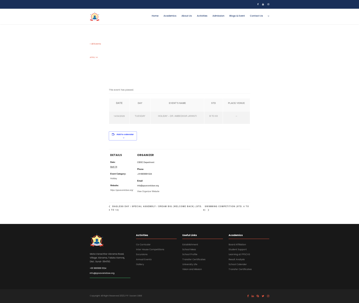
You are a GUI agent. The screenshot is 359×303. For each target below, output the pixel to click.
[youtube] (263, 4)
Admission (218, 15)
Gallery (140, 264)
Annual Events (144, 259)
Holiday (113, 178)
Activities (202, 15)
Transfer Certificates (193, 259)
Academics (170, 15)
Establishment (190, 244)
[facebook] (258, 4)
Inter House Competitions (150, 249)
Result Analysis (237, 259)
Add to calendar (125, 134)
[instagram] (268, 4)
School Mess (189, 249)
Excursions (142, 254)
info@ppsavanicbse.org (102, 273)
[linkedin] (253, 296)
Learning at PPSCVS (239, 254)
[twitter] (263, 296)
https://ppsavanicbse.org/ (121, 189)
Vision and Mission (192, 269)
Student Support (238, 249)
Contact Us (256, 15)
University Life (189, 264)
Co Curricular (143, 244)
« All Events (95, 43)
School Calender (238, 264)
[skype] (258, 296)
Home (155, 15)
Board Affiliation (237, 244)
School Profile (189, 254)
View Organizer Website (148, 191)
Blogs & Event (237, 15)
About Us (186, 15)
